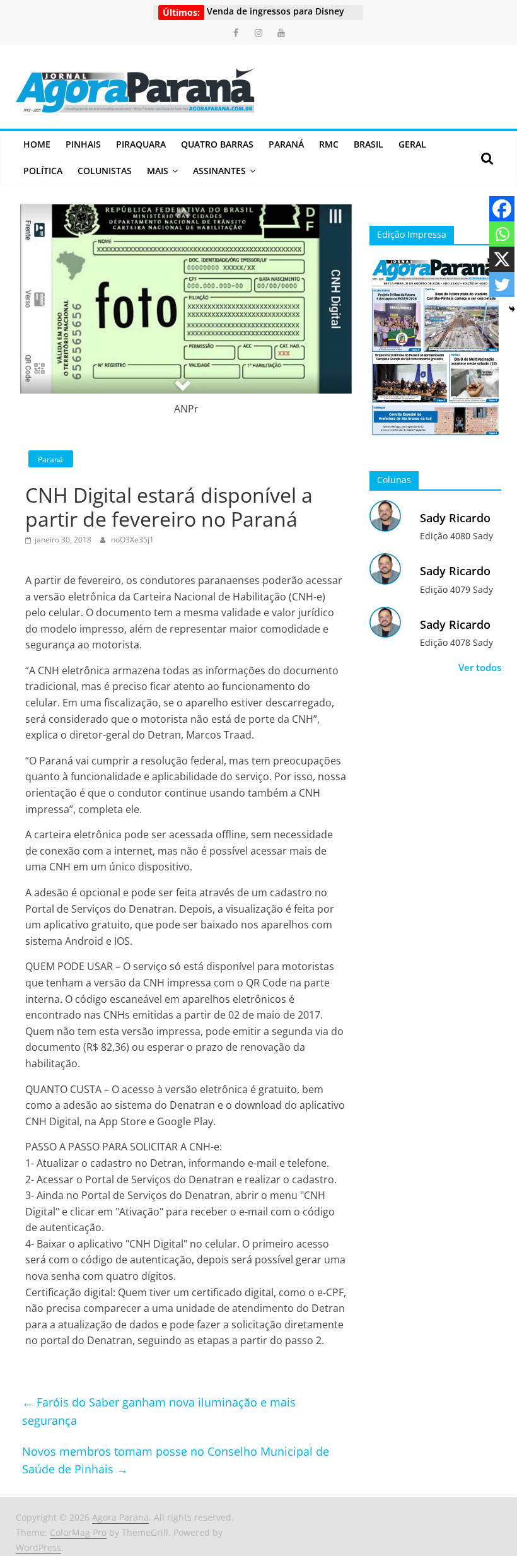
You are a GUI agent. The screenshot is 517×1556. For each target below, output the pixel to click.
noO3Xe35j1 (132, 539)
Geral (412, 144)
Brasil (368, 144)
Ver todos (479, 667)
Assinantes (219, 171)
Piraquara (141, 144)
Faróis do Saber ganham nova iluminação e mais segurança (159, 1411)
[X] (501, 259)
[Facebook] (501, 208)
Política (42, 171)
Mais (157, 171)
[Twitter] (501, 284)
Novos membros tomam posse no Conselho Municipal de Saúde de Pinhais (175, 1460)
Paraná (286, 144)
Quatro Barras (217, 144)
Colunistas (105, 171)
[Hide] (512, 309)
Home (36, 144)
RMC (329, 144)
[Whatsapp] (501, 234)
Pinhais (83, 144)
